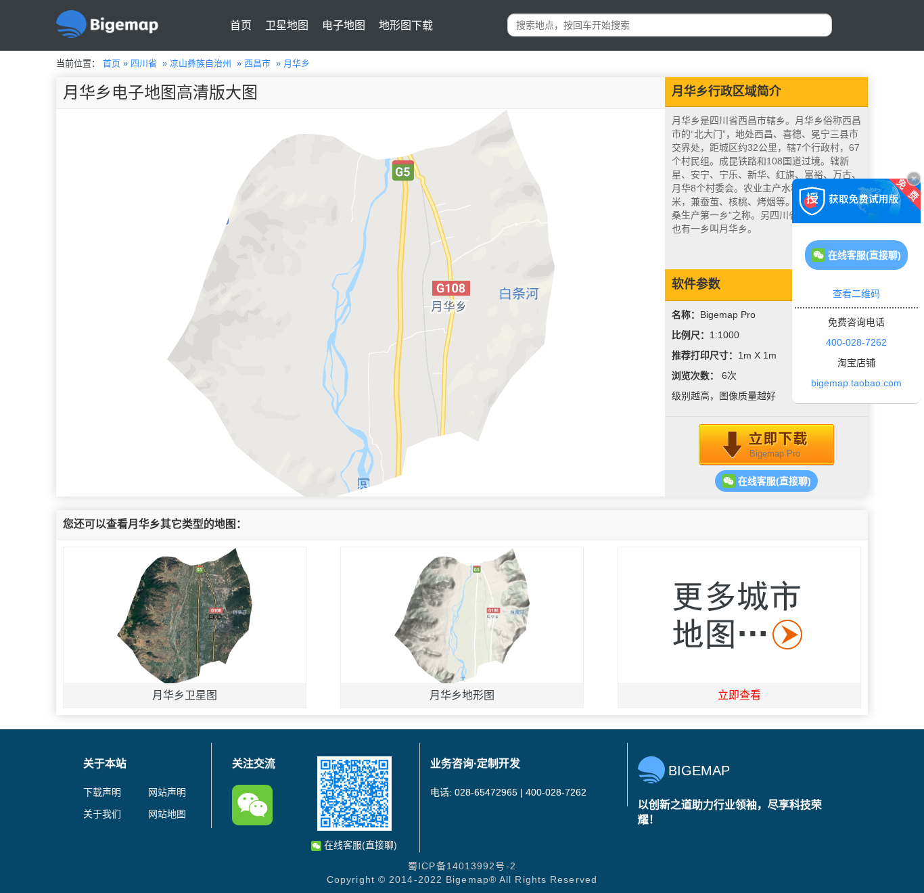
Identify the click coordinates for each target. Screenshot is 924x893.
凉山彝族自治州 (200, 63)
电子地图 (343, 25)
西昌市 (257, 63)
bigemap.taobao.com (856, 382)
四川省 (144, 63)
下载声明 (102, 792)
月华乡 (296, 63)
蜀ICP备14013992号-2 (462, 866)
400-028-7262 (856, 342)
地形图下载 (406, 25)
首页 (241, 25)
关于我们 (102, 813)
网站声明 (167, 792)
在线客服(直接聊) (773, 481)
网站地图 (167, 813)
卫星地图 (286, 25)
